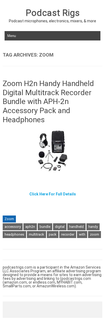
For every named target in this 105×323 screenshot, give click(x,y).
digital (60, 227)
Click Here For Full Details (52, 194)
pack (53, 234)
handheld (76, 227)
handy (93, 227)
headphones (14, 234)
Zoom (9, 219)
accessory (13, 227)
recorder (67, 234)
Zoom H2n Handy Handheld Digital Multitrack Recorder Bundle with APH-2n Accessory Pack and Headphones (48, 101)
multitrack (36, 234)
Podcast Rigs (53, 12)
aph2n (30, 227)
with (82, 234)
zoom (94, 234)
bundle (45, 227)
